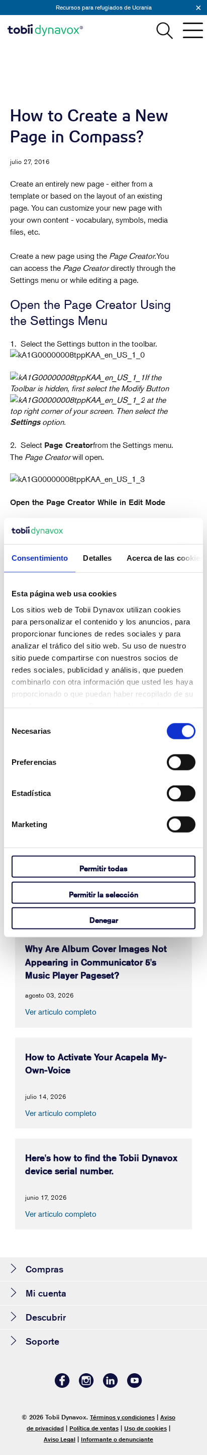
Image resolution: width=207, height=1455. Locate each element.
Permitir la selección (103, 894)
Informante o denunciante (117, 1439)
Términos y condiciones (122, 1417)
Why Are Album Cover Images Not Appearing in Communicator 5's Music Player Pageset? (96, 962)
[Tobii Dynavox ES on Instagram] (86, 1385)
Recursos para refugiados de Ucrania (104, 7)
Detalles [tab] (97, 558)
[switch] (181, 762)
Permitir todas (103, 868)
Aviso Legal (59, 1439)
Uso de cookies (145, 1428)
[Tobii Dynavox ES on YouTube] (135, 1385)
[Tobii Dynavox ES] (45, 30)
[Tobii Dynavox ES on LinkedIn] (110, 1385)
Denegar (103, 920)
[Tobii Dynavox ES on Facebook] (62, 1385)
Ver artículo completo (60, 1012)
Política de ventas (94, 1428)
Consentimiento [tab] (40, 558)
